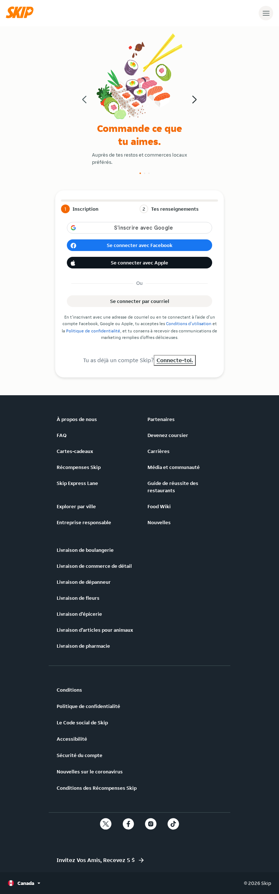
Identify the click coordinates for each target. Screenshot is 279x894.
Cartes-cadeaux (75, 451)
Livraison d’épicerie (79, 614)
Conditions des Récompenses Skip (97, 788)
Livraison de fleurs (78, 598)
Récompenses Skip (79, 467)
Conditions (69, 690)
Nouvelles (159, 522)
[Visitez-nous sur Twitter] (106, 824)
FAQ (61, 435)
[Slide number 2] (144, 173)
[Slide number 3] (149, 173)
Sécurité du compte (79, 755)
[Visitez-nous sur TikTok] (173, 824)
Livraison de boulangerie (85, 550)
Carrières (158, 451)
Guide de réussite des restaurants (172, 487)
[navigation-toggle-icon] (266, 13)
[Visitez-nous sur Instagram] (151, 824)
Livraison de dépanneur (84, 582)
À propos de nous (77, 419)
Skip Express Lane (77, 483)
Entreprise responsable (84, 522)
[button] (21, 16)
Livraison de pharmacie (83, 646)
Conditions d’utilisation (188, 323)
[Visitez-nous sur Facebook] (128, 824)
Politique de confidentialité (93, 330)
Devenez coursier (167, 435)
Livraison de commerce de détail (94, 566)
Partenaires (161, 419)
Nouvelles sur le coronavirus (90, 771)
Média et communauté (173, 467)
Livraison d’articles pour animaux (95, 630)
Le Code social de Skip (82, 722)
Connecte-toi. (175, 360)
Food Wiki (159, 506)
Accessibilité (72, 739)
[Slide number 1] (140, 173)
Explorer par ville (76, 506)
